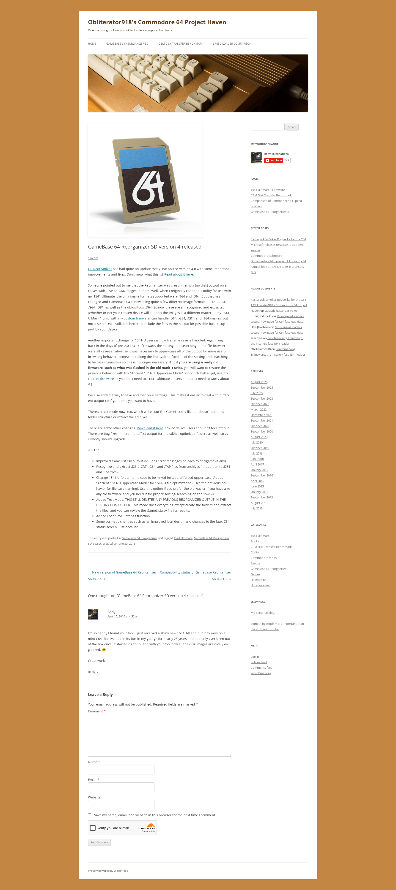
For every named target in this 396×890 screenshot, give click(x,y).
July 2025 (257, 393)
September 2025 (262, 387)
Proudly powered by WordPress (108, 871)
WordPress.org (261, 673)
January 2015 (259, 492)
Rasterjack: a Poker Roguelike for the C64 (278, 239)
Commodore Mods (264, 558)
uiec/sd (108, 543)
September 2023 (262, 398)
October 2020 (260, 426)
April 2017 (257, 464)
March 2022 (259, 409)
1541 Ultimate (183, 538)
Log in (255, 657)
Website (94, 797)
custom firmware (137, 318)
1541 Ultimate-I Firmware (268, 190)
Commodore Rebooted (266, 256)
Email (93, 779)
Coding (255, 552)
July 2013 (257, 508)
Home (92, 44)
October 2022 (260, 404)
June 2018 (257, 459)
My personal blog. (263, 613)
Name (94, 762)
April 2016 (257, 481)
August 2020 (259, 437)
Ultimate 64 (258, 580)
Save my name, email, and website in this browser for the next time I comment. (155, 815)
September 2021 (262, 420)
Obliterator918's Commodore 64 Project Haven (157, 22)
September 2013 (262, 497)
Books (255, 541)
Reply (92, 672)
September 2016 (262, 475)
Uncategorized (260, 585)
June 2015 (257, 486)
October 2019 (260, 448)
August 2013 (259, 503)
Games (255, 574)
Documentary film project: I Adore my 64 (278, 261)
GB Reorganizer (100, 269)
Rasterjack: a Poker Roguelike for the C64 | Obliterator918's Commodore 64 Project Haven (279, 305)
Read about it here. (179, 274)
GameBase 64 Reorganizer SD (127, 44)
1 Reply (93, 258)
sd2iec (97, 543)
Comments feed (261, 667)
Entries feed (259, 662)
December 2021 (261, 415)
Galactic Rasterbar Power (282, 310)
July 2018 (257, 453)
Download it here (150, 428)
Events (255, 563)
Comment (97, 711)
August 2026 (259, 382)
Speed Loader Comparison (232, 44)
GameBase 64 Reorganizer (139, 538)
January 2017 (259, 470)
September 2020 (262, 431)
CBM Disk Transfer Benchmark (181, 44)
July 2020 (257, 442)
